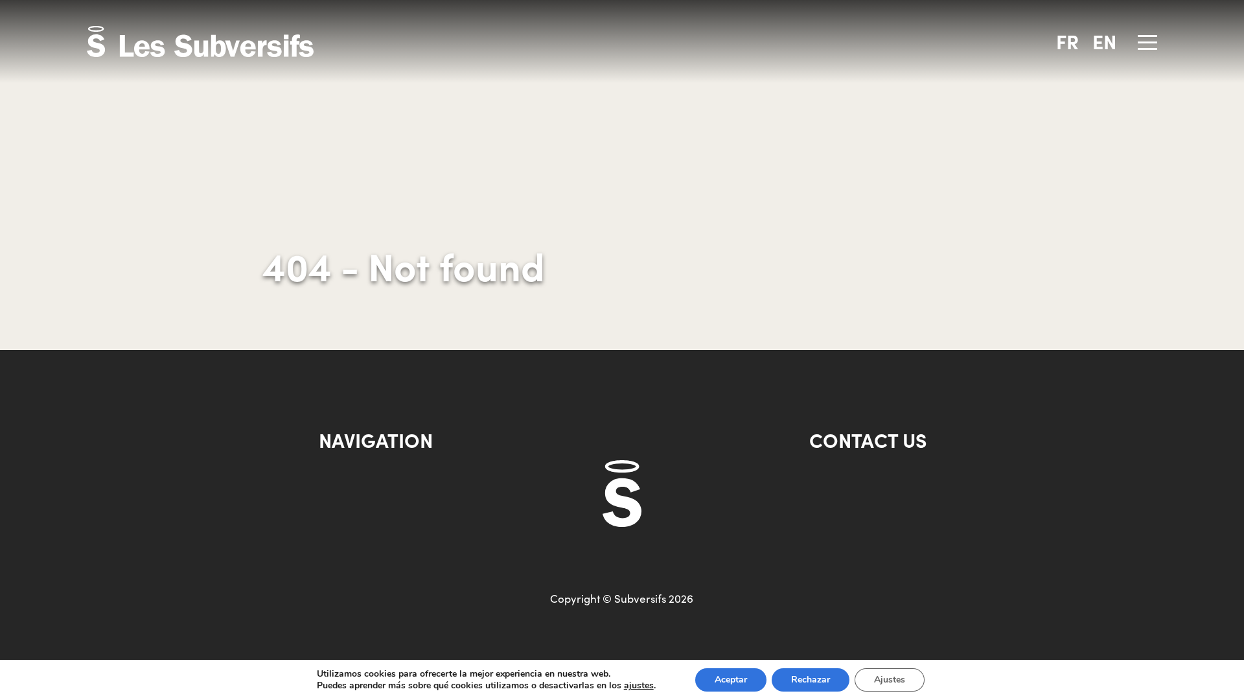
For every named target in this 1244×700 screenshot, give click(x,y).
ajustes (639, 686)
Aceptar (731, 679)
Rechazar (810, 679)
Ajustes (889, 679)
